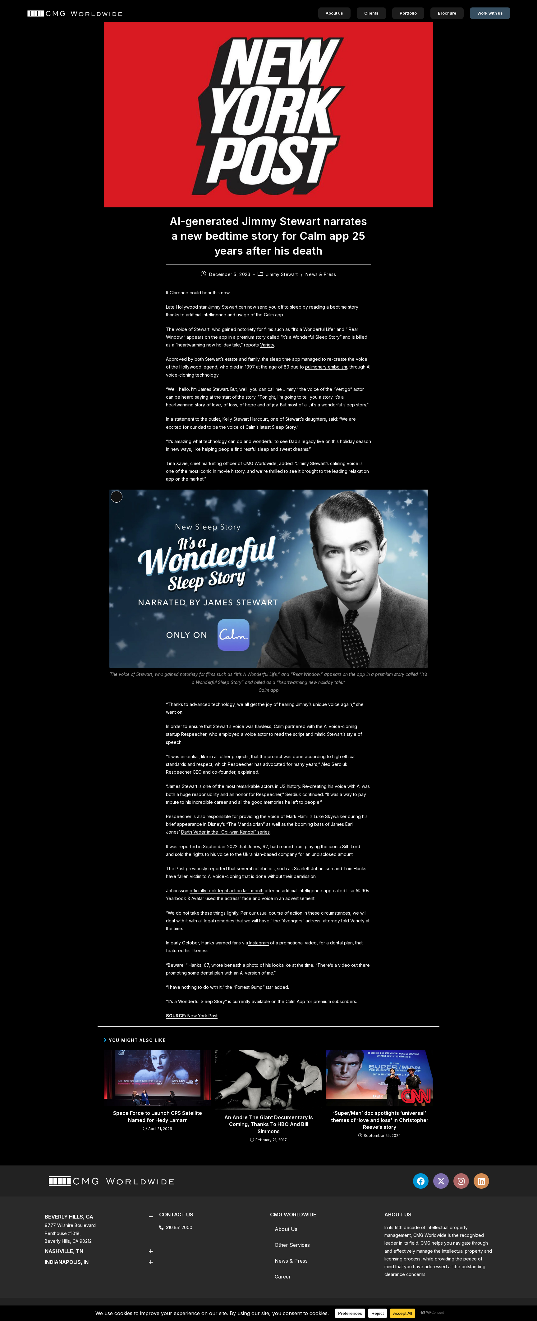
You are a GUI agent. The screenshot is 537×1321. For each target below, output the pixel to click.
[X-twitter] (441, 1181)
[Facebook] (421, 1181)
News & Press (320, 274)
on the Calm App (288, 1001)
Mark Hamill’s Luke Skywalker (316, 816)
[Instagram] (461, 1181)
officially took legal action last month (227, 890)
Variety (267, 344)
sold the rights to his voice (202, 854)
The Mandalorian (245, 824)
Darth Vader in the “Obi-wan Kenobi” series (225, 832)
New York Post (192, 1015)
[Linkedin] (481, 1181)
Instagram (258, 942)
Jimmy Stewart (282, 274)
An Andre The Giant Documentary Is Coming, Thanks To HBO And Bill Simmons (268, 1124)
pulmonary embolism (326, 366)
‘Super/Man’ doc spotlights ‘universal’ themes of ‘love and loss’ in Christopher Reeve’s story (380, 1120)
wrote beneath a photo (235, 965)
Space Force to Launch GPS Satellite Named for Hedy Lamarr (157, 1116)
